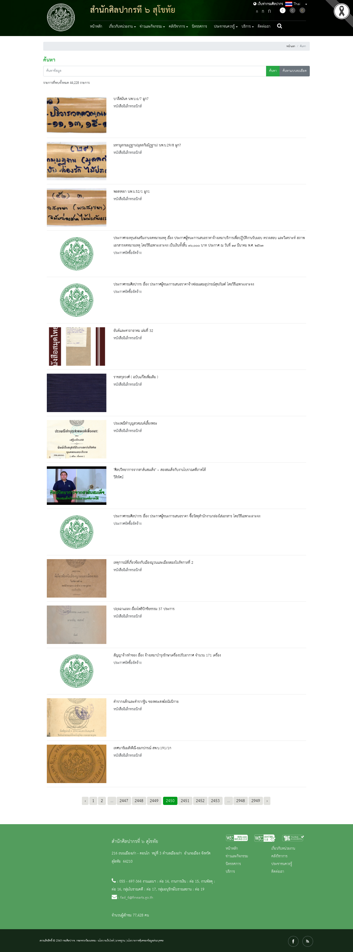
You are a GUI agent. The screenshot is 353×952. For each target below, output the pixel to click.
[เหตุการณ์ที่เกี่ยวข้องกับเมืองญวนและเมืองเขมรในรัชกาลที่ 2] (76, 578)
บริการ (230, 871)
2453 (215, 801)
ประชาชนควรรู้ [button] (224, 26)
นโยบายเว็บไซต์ (106, 940)
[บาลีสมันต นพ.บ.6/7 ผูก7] (76, 114)
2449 (154, 801)
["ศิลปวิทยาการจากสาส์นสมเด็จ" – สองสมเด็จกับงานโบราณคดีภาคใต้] (76, 485)
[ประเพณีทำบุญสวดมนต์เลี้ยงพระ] (76, 439)
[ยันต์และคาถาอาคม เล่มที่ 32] (76, 346)
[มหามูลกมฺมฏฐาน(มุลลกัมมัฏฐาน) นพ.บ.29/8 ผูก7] (76, 161)
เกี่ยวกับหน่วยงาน (283, 848)
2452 (200, 801)
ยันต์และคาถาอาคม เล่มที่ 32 (133, 331)
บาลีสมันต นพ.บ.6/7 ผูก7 (131, 99)
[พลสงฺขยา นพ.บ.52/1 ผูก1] (76, 207)
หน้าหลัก (96, 26)
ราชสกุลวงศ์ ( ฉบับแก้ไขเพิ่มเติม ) (136, 377)
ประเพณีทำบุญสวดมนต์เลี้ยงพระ (135, 423)
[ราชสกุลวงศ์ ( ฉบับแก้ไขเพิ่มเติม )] (76, 393)
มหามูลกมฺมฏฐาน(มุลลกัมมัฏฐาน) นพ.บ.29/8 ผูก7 (147, 145)
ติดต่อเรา (264, 26)
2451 (185, 801)
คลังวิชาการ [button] (177, 26)
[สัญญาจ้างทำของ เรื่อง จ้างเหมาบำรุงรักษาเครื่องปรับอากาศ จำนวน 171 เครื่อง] (76, 671)
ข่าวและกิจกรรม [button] (151, 26)
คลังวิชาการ (279, 856)
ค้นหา (273, 71)
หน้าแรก (290, 46)
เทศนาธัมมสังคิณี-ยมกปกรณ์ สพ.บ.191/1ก (142, 748)
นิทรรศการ (199, 26)
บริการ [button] (246, 26)
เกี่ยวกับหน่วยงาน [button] (121, 26)
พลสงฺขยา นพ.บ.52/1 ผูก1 (132, 191)
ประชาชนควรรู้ (281, 864)
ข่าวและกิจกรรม (237, 856)
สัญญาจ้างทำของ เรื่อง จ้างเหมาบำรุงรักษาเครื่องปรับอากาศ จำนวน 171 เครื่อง (167, 655)
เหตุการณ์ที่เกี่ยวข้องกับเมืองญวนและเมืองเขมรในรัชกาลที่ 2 (153, 562)
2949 (255, 801)
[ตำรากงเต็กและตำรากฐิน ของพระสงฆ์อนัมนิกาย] (76, 717)
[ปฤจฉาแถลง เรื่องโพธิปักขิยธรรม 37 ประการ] (76, 625)
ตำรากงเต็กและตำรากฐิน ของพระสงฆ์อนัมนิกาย (146, 702)
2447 (124, 801)
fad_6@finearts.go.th (136, 897)
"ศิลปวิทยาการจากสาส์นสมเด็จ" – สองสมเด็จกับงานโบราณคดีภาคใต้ (160, 470)
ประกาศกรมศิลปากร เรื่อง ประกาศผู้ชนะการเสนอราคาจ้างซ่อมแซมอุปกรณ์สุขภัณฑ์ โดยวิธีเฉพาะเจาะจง (184, 284)
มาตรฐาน (120, 940)
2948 (240, 801)
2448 (139, 801)
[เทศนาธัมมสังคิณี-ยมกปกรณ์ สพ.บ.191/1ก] (76, 764)
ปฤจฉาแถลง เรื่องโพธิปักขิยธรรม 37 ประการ (144, 609)
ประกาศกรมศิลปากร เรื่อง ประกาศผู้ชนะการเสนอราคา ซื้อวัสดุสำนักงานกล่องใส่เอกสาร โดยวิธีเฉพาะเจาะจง (187, 516)
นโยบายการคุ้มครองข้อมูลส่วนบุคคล (145, 940)
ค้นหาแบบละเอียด (295, 71)
